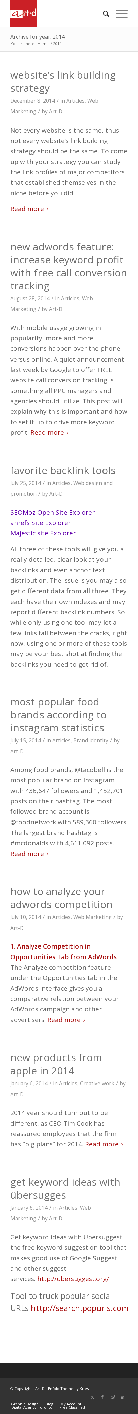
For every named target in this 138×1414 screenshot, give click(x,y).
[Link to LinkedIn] (123, 1397)
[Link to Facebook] (102, 1397)
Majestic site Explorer (43, 533)
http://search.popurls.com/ (81, 1307)
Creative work (97, 1083)
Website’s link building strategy (63, 81)
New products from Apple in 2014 (56, 1063)
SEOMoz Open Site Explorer (52, 512)
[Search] (102, 13)
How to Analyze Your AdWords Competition (61, 897)
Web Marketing (92, 917)
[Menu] (118, 13)
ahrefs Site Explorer (40, 522)
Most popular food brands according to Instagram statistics (58, 714)
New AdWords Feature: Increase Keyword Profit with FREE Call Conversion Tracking (68, 266)
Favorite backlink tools (63, 470)
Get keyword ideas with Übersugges (65, 1188)
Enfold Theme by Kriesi (69, 1388)
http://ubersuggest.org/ (73, 1278)
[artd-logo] (57, 13)
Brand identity (90, 740)
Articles (75, 100)
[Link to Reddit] (113, 1397)
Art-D (55, 111)
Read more (27, 208)
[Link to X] (92, 1397)
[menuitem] (102, 13)
